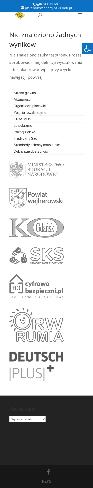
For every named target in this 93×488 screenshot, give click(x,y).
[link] (87, 48)
